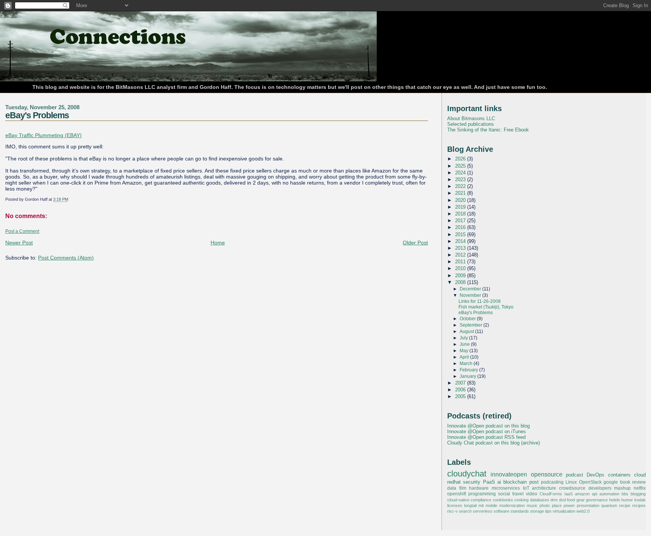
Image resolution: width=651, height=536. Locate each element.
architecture (544, 488)
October (468, 318)
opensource (546, 474)
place (557, 505)
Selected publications (470, 124)
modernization (512, 505)
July (464, 338)
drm (554, 500)
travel (518, 493)
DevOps (595, 475)
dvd (562, 500)
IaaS (568, 494)
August (467, 331)
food (571, 500)
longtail (470, 505)
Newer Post (19, 243)
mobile (491, 505)
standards (519, 511)
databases (539, 500)
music (532, 505)
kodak (640, 500)
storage (537, 511)
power (569, 505)
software (501, 511)
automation (609, 494)
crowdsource (572, 488)
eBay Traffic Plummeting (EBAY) (43, 135)
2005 (461, 396)
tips (548, 511)
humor (627, 500)
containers (619, 475)
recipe (624, 505)
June (465, 344)
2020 (461, 200)
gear (580, 500)
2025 (461, 166)
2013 (461, 248)
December (471, 289)
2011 (461, 261)
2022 (461, 186)
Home (218, 243)
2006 (461, 389)
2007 (461, 383)
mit (481, 505)
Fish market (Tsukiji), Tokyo (485, 307)
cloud (640, 475)
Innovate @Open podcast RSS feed (486, 437)
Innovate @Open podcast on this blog (488, 426)
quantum (609, 505)
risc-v (452, 511)
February (469, 370)
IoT (526, 488)
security (471, 482)
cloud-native (458, 500)
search (465, 511)
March (467, 363)
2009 (461, 275)
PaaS (489, 482)
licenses (454, 505)
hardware (479, 488)
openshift (456, 493)
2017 (461, 220)
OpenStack (590, 482)
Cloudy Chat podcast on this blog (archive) (493, 443)
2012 (461, 255)
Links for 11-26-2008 (479, 301)
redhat (454, 482)
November (471, 295)
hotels (614, 500)
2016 (461, 227)
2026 (461, 159)
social (504, 493)
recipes (639, 505)
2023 (461, 179)
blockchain (515, 482)
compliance (481, 500)
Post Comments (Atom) (66, 258)
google (611, 482)
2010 (461, 268)
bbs (625, 494)
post (534, 482)
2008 (461, 282)
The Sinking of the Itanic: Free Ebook (488, 130)
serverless (482, 511)
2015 (461, 234)
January (468, 376)
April (465, 357)
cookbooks (503, 500)
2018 (461, 214)
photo (544, 505)
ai (499, 482)
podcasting (552, 482)
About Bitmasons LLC (471, 118)
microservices (506, 488)
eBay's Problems (37, 115)
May (464, 350)
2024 (461, 173)
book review (633, 482)
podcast (574, 475)
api (594, 494)
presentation (588, 505)
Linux (571, 482)
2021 (461, 193)
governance (597, 500)
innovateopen (509, 474)
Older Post (415, 243)
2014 (461, 241)
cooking (521, 500)
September (471, 325)
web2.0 (583, 511)
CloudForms (550, 494)
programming (482, 493)
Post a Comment (22, 231)
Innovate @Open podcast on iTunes (486, 431)
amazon (582, 494)
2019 (461, 207)
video (531, 493)
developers (599, 488)
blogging (638, 494)
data (451, 488)
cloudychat (466, 473)
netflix (640, 488)
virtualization (564, 511)
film (462, 488)
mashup (622, 488)
